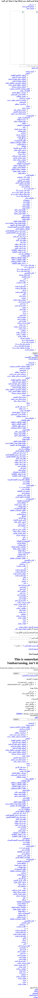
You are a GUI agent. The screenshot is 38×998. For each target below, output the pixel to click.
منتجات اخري (29, 349)
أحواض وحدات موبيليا (19, 87)
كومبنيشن (22, 102)
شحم (24, 307)
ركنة (24, 127)
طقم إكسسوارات (20, 140)
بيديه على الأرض (20, 406)
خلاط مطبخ (26, 219)
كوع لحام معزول (24, 275)
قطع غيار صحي (25, 90)
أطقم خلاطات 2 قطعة (18, 257)
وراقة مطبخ (22, 173)
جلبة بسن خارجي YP (23, 190)
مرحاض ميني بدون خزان (17, 374)
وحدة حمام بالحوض (19, 112)
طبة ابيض (22, 309)
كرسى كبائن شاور (20, 150)
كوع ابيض (22, 315)
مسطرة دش (25, 186)
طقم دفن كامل (21, 240)
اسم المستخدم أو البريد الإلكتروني (26, 632)
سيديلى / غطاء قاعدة (19, 92)
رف (24, 527)
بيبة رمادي (22, 325)
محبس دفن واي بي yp (22, 344)
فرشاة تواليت (21, 144)
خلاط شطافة (25, 447)
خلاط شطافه (25, 217)
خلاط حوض (26, 207)
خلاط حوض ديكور (20, 209)
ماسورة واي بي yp (28, 340)
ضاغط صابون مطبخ (19, 167)
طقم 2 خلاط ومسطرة (18, 261)
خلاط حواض (26, 206)
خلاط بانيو (26, 202)
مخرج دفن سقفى (20, 246)
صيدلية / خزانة (21, 135)
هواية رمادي (22, 336)
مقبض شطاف (21, 96)
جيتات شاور (22, 234)
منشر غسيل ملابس (19, 158)
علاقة (24, 123)
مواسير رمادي (21, 334)
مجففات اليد (22, 152)
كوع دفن (23, 242)
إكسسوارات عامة (24, 117)
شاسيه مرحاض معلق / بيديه (16, 100)
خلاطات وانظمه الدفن (22, 229)
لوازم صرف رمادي (23, 323)
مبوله (28, 106)
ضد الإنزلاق (22, 138)
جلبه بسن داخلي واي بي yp (21, 192)
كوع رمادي (22, 328)
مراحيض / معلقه (20, 104)
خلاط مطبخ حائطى (19, 221)
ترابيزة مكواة (21, 119)
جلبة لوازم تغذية (20, 286)
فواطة (24, 146)
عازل (24, 311)
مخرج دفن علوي (20, 248)
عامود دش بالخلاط (23, 181)
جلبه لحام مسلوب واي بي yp (20, 194)
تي (25, 284)
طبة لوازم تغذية (20, 288)
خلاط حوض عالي (20, 211)
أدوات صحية (30, 71)
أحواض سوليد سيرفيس (18, 385)
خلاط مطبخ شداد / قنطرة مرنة (15, 223)
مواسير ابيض (21, 319)
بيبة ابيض (23, 303)
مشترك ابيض (21, 317)
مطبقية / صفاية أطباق (18, 169)
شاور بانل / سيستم (23, 177)
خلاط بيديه (26, 204)
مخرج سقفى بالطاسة (18, 250)
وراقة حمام (22, 161)
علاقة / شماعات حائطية (18, 142)
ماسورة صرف (25, 338)
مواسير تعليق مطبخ (19, 171)
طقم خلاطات (25, 255)
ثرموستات (26, 200)
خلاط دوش (26, 215)
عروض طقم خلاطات (19, 263)
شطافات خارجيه (24, 254)
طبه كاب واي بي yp (27, 265)
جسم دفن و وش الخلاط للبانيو (16, 230)
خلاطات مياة (29, 198)
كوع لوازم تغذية (21, 292)
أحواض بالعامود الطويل (18, 75)
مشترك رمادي (21, 332)
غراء (24, 313)
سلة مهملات (22, 131)
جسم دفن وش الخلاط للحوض (16, 232)
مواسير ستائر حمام (19, 159)
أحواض (27, 73)
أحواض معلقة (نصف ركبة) (17, 85)
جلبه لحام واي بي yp (23, 196)
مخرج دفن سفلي (20, 244)
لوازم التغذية (26, 277)
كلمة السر (34, 638)
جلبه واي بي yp (29, 188)
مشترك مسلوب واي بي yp (21, 348)
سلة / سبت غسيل (20, 129)
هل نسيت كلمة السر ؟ (30, 646)
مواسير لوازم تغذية (19, 300)
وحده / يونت (26, 108)
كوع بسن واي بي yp (23, 269)
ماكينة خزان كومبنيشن (18, 94)
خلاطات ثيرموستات (19, 472)
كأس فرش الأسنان (19, 148)
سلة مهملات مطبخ (19, 165)
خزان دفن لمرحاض (19, 236)
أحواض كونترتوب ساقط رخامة (16, 83)
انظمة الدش (30, 175)
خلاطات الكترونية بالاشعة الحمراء (19, 227)
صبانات (23, 133)
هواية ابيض (22, 321)
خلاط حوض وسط (20, 213)
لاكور (24, 294)
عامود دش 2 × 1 (24, 179)
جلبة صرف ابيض (20, 305)
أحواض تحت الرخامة (19, 77)
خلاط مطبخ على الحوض (18, 225)
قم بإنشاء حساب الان (22, 629)
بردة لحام (23, 280)
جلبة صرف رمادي (20, 326)
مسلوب (23, 330)
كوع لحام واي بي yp (23, 271)
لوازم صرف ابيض (24, 302)
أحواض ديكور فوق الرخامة (17, 79)
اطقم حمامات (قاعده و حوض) (20, 88)
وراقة (24, 539)
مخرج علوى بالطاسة (19, 252)
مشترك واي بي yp (28, 342)
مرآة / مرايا (22, 154)
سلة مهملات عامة (20, 121)
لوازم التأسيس (29, 273)
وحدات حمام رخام (20, 110)
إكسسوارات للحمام (23, 125)
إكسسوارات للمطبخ (23, 163)
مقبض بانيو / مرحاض (19, 156)
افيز (24, 278)
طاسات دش (22, 238)
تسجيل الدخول (33, 642)
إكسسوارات (30, 115)
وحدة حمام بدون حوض (18, 113)
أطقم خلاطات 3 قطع (19, 259)
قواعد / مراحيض (24, 98)
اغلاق (36, 717)
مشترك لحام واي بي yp (22, 346)
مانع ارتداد (22, 296)
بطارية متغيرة (21, 282)
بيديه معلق (22, 408)
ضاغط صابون (21, 136)
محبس (23, 298)
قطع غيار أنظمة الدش (22, 183)
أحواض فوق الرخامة (19, 81)
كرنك (24, 290)
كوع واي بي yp (29, 267)
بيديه (28, 405)
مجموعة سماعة (24, 184)
